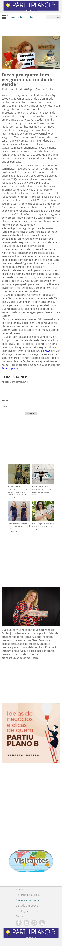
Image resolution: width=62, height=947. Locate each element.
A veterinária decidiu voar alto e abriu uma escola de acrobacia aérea (41, 490)
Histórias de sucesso (28, 895)
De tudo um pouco (27, 905)
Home (19, 889)
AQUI (48, 351)
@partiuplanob (11, 368)
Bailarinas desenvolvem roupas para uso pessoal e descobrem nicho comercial (19, 527)
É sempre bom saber (28, 900)
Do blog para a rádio (28, 911)
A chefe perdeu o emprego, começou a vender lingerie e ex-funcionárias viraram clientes (17, 492)
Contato (20, 916)
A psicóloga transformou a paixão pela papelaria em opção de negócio (43, 526)
